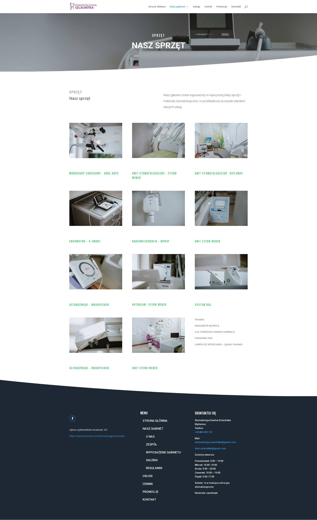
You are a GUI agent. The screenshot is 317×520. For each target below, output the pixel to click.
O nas (150, 436)
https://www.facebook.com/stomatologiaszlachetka (97, 436)
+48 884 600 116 (203, 432)
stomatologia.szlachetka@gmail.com (215, 442)
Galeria (152, 460)
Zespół (151, 444)
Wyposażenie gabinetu (163, 452)
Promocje (221, 6)
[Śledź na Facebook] (72, 418)
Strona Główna (157, 6)
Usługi (196, 6)
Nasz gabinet (177, 6)
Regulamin (154, 468)
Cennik (208, 6)
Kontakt (236, 6)
